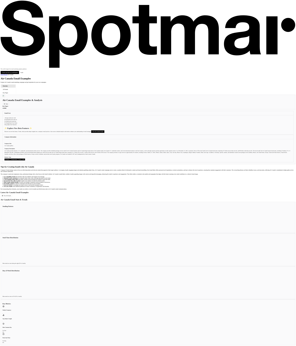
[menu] (8, 89)
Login (21, 72)
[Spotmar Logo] (148, 67)
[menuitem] (8, 86)
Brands (5, 74)
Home (2, 74)
